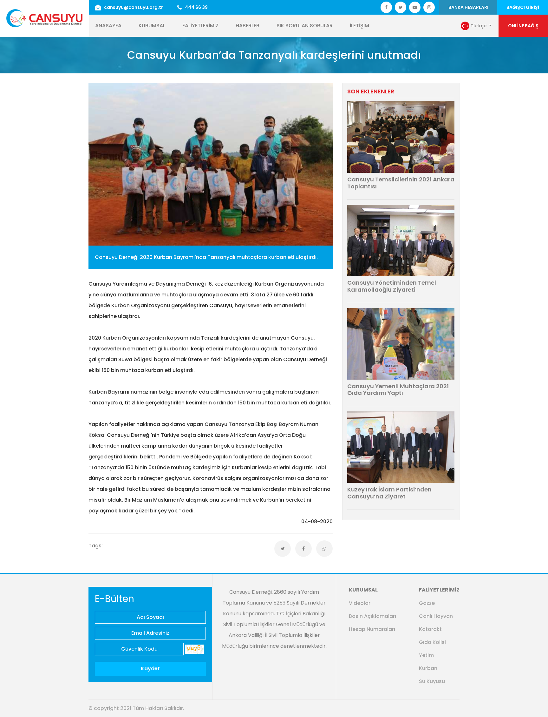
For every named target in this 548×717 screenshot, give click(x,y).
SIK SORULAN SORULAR (305, 25)
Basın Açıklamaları (372, 616)
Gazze (427, 603)
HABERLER (247, 25)
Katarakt (430, 629)
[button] (476, 26)
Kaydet (150, 668)
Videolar (359, 603)
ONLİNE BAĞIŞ (523, 26)
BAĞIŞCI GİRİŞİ (522, 7)
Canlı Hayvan (436, 616)
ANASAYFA (108, 25)
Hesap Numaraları (372, 629)
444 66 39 (196, 7)
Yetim (426, 655)
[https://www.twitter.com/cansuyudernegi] (386, 7)
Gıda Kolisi (432, 642)
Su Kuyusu (432, 681)
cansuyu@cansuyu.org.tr (133, 7)
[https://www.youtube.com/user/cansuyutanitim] (415, 7)
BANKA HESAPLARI (468, 7)
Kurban (428, 668)
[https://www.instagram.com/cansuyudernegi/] (429, 7)
